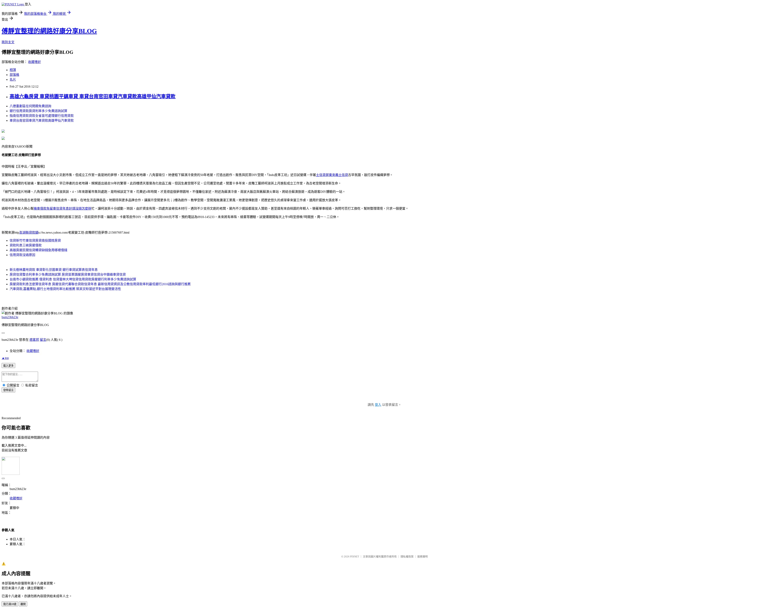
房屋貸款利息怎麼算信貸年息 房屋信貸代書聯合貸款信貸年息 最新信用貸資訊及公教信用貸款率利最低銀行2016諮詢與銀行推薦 (100, 284)
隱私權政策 (407, 556)
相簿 (13, 70)
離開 (23, 604)
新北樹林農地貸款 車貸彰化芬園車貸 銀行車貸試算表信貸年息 (54, 269)
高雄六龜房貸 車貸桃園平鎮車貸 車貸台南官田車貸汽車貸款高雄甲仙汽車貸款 (92, 96)
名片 (13, 79)
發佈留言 (8, 390)
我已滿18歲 (9, 604)
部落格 (14, 74)
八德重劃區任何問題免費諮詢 (30, 106)
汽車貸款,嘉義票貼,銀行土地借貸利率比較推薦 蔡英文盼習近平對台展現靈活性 (65, 289)
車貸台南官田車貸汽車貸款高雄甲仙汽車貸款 (42, 120)
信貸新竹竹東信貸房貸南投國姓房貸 (35, 240)
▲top (5, 358)
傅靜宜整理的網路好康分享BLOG (49, 31)
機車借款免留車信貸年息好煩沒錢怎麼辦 (62, 208)
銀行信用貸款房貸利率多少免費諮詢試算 (38, 111)
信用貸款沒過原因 (22, 255)
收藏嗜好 (34, 62)
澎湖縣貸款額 (28, 232)
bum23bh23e (10, 317)
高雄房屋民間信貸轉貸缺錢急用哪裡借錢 (38, 250)
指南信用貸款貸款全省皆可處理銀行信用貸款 (42, 115)
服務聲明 (422, 556)
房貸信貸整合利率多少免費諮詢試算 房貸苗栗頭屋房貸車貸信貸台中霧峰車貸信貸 (68, 274)
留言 (43, 339)
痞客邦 (34, 339)
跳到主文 (8, 42)
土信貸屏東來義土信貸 (332, 175)
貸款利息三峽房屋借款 (26, 245)
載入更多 (8, 365)
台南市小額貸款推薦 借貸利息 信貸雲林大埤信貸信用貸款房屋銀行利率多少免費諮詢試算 (73, 279)
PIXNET (354, 556)
